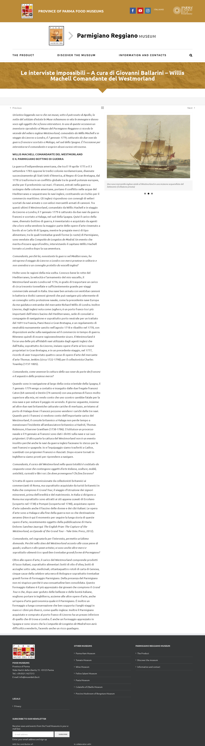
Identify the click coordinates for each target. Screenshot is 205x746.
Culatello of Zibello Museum (89, 687)
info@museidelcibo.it (29, 677)
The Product (143, 653)
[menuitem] (25, 55)
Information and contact (148, 666)
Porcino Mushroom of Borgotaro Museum (95, 693)
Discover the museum (147, 660)
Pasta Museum (83, 680)
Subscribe (63, 734)
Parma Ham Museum (85, 653)
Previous (17, 107)
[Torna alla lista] (102, 107)
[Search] (191, 55)
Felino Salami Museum (86, 673)
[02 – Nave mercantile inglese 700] (148, 152)
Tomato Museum (84, 660)
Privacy (17, 706)
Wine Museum (82, 666)
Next (190, 107)
